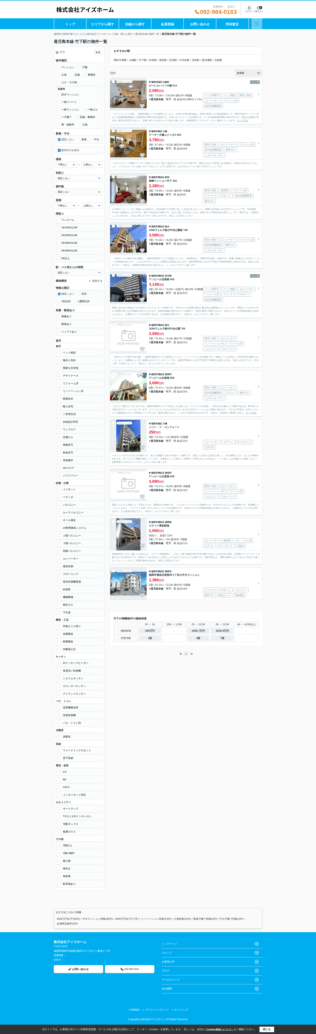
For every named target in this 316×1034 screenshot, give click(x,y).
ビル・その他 (69, 82)
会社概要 (167, 988)
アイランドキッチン (74, 693)
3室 (198, 638)
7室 (222, 638)
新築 (84, 139)
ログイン (249, 11)
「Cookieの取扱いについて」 (219, 1029)
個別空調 (68, 566)
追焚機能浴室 (70, 707)
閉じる (267, 1029)
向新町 (166, 82)
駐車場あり (69, 883)
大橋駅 (133, 60)
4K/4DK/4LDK (69, 250)
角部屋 (67, 876)
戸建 (84, 67)
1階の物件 (69, 853)
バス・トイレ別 (72, 722)
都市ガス (68, 604)
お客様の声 (168, 961)
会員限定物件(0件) (67, 923)
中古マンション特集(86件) (97, 918)
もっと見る (242, 120)
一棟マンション (70, 109)
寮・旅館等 (67, 124)
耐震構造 (68, 641)
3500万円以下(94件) (68, 918)
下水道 (67, 612)
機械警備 (68, 597)
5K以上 (65, 258)
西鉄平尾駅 (120, 60)
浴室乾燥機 (69, 715)
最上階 (67, 860)
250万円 (150, 630)
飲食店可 (68, 452)
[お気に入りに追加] (142, 106)
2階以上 (67, 845)
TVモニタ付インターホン (77, 816)
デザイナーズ (70, 375)
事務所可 (68, 444)
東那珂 (168, 374)
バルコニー (69, 504)
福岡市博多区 (157, 177)
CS (64, 771)
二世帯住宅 (69, 414)
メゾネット (69, 489)
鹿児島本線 (157, 99)
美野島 (168, 522)
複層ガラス (69, 831)
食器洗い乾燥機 (72, 670)
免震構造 (68, 633)
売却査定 (232, 24)
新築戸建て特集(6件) (205, 918)
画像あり (66, 316)
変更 (98, 52)
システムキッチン (73, 678)
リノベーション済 (73, 391)
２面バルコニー (72, 535)
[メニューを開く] (256, 23)
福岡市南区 (156, 82)
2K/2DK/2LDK (69, 235)
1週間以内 (84, 301)
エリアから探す (102, 24)
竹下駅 (143, 60)
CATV (66, 787)
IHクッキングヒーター (76, 662)
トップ (70, 24)
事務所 (91, 74)
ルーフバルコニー (73, 512)
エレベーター (70, 558)
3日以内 (66, 301)
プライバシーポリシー (157, 1009)
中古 (96, 139)
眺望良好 (68, 398)
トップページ (169, 943)
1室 (150, 638)
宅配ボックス (70, 823)
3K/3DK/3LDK (69, 242)
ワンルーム (67, 219)
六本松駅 (184, 60)
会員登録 (167, 24)
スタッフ (167, 952)
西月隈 (168, 276)
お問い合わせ (200, 24)
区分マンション (70, 94)
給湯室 (67, 589)
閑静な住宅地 (70, 367)
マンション (67, 67)
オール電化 (69, 520)
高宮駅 (173, 60)
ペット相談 (69, 352)
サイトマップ (181, 1009)
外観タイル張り (72, 626)
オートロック (70, 808)
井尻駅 (153, 60)
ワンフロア (69, 429)
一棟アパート (69, 102)
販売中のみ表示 (70, 150)
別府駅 (218, 60)
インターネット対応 (74, 794)
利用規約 (135, 1009)
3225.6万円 (222, 630)
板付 (167, 226)
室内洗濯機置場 (72, 581)
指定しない (67, 139)
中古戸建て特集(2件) (231, 918)
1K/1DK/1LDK (69, 227)
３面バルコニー (72, 543)
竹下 (168, 99)
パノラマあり (69, 331)
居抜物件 (68, 460)
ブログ (165, 970)
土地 (64, 74)
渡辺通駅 (207, 60)
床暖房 (67, 736)
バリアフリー (70, 475)
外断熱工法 (69, 649)
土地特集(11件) (182, 918)
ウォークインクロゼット (77, 750)
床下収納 (68, 758)
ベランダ (68, 497)
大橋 (165, 131)
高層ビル (68, 437)
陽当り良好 (69, 360)
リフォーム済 (70, 383)
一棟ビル (92, 109)
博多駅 (163, 60)
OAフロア (68, 467)
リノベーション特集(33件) (156, 918)
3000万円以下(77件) (127, 918)
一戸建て (66, 117)
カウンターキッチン (74, 686)
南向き (67, 868)
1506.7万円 (198, 630)
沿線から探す (135, 24)
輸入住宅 (68, 406)
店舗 (77, 74)
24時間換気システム (74, 527)
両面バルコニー (72, 550)
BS (64, 779)
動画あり (66, 324)
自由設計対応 (70, 421)
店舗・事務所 (87, 117)
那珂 (167, 177)
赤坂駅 (196, 60)
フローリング (70, 573)
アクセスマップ (171, 979)
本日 (84, 293)
